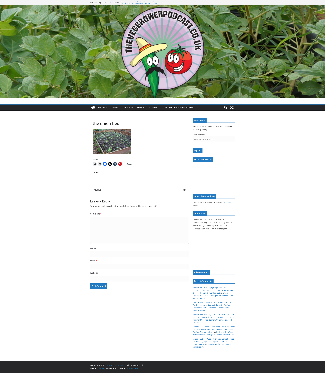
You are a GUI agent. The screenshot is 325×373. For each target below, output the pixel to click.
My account (154, 107)
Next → (185, 189)
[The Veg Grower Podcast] (162, 7)
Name (94, 248)
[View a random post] (232, 108)
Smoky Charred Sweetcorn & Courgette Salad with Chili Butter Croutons (213, 295)
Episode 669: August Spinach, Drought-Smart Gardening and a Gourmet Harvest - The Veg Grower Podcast (212, 305)
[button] (143, 107)
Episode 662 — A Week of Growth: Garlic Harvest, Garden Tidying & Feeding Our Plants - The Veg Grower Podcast (213, 341)
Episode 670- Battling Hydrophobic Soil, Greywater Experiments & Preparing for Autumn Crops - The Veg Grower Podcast (213, 290)
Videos (114, 107)
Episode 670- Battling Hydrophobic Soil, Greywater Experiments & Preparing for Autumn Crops (141, 3)
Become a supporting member (179, 107)
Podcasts (102, 107)
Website (94, 273)
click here (227, 202)
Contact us (127, 107)
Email (93, 260)
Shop (139, 107)
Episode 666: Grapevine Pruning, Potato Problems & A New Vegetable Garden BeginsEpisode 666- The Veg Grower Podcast (214, 329)
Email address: (199, 135)
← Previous (95, 189)
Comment (95, 213)
